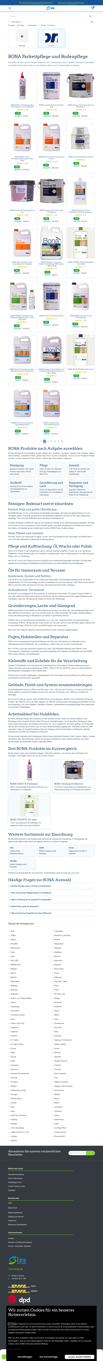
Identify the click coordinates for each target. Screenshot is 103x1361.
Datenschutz (12, 1208)
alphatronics (59, 1119)
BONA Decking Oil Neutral (68, 784)
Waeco (57, 1099)
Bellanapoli (15, 981)
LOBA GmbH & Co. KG (20, 1132)
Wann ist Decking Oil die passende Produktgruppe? (31, 900)
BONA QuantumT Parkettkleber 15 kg (22, 211)
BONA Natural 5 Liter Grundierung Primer (51, 158)
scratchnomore (60, 1132)
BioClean (14, 990)
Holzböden (39, 873)
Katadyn (14, 1124)
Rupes (56, 1011)
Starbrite (57, 1057)
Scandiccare (59, 1023)
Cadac (13, 1002)
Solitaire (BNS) (60, 1044)
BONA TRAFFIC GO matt (23, 819)
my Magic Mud (60, 1128)
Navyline (57, 965)
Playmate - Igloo (60, 981)
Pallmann (58, 977)
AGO (11, 848)
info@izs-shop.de (17, 1276)
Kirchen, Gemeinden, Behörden (19, 1246)
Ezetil (13, 1061)
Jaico (13, 1111)
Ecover (13, 1048)
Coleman (14, 1032)
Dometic (14, 1036)
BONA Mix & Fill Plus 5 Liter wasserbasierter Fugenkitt (22, 263)
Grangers (14, 1082)
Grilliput (14, 1086)
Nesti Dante (59, 969)
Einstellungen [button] (25, 1356)
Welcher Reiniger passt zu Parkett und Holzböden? (31, 886)
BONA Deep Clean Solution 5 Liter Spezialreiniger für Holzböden (22, 370)
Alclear (71, 848)
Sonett (56, 1048)
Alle (92, 22)
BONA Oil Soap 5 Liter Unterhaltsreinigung (51, 424)
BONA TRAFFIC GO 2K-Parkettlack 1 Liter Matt (81, 263)
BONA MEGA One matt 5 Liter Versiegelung (81, 316)
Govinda (14, 1078)
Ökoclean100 (59, 1136)
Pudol (56, 990)
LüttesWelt (58, 931)
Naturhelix (58, 960)
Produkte (11, 25)
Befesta (14, 977)
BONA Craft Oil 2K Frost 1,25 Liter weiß (51, 106)
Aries (13, 956)
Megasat (57, 948)
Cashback (11, 1190)
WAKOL (57, 1094)
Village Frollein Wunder (63, 1086)
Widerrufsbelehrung (15, 1213)
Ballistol (14, 969)
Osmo (56, 973)
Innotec (14, 1103)
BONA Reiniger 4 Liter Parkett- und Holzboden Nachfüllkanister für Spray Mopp (51, 371)
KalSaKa (14, 1119)
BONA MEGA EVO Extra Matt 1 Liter (81, 369)
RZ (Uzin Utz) (59, 994)
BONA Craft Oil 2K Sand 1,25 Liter (51, 316)
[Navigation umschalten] (9, 8)
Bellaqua (14, 986)
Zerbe (56, 1115)
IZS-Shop (20, 25)
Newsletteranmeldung (16, 1174)
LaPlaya (14, 1136)
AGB (10, 1203)
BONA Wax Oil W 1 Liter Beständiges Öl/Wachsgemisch (80, 211)
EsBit (13, 1053)
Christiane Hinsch (18, 1015)
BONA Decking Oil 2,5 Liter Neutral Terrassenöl (81, 106)
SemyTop (58, 1027)
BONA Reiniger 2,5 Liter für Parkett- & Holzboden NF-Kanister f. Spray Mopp (51, 264)
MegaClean (58, 944)
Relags (57, 998)
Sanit (56, 1019)
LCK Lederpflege (17, 1128)
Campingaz (15, 1006)
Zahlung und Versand (15, 1216)
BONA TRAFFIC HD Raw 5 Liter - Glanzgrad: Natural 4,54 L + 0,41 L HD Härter (22, 317)
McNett (57, 940)
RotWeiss (58, 1006)
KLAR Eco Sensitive (18, 1115)
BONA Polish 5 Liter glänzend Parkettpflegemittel (22, 424)
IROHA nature (16, 1099)
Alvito (13, 952)
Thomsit (57, 1069)
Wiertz (56, 1103)
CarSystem (15, 1011)
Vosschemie (59, 1090)
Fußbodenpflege (50, 873)
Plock (56, 986)
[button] (33, 71)
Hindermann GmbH (18, 1090)
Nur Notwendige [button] (49, 1356)
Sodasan (57, 1036)
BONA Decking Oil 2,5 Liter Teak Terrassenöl (51, 211)
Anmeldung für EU (14, 1182)
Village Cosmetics (61, 1082)
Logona (14, 1140)
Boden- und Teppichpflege (21, 998)
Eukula (13, 1057)
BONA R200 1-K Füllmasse (24, 784)
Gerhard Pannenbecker (20, 1073)
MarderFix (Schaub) (62, 935)
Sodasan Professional (63, 1040)
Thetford (57, 1065)
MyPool (57, 956)
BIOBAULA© (16, 965)
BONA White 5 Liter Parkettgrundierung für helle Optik (22, 158)
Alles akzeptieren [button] (79, 1356)
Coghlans (14, 1027)
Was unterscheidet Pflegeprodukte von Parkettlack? (31, 893)
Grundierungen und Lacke (70, 873)
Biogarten (14, 994)
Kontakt (11, 1238)
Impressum (12, 1221)
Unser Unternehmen (15, 1178)
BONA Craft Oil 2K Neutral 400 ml (80, 157)
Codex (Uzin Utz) (17, 1023)
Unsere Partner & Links (16, 1186)
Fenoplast (15, 1065)
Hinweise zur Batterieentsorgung (20, 1242)
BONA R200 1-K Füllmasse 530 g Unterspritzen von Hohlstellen (22, 106)
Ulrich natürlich (60, 1073)
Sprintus (57, 1053)
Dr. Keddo (15, 1040)
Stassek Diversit (60, 1061)
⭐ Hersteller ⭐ (33, 25)
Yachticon (58, 1111)
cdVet (56, 1124)
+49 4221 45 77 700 (18, 1279)
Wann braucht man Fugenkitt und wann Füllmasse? (31, 913)
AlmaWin (13, 861)
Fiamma (14, 1069)
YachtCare (58, 1107)
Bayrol (13, 973)
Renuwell (58, 1002)
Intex (13, 1107)
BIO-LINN (14, 960)
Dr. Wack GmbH (17, 1044)
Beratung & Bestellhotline (17, 1224)
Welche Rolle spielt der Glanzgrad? (25, 906)
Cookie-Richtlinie (15, 1349)
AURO (41, 848)
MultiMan (58, 952)
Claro (13, 1019)
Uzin (56, 1078)
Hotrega (14, 1094)
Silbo (56, 1032)
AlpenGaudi (15, 948)
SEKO (56, 1015)
